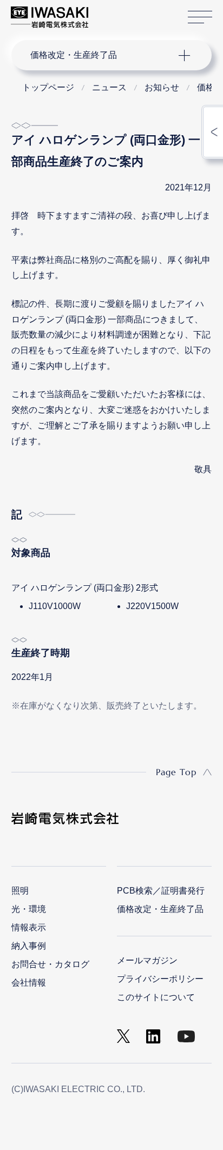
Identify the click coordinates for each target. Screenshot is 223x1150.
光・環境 (28, 909)
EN (125, 11)
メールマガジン (147, 960)
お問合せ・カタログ (50, 964)
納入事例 (28, 945)
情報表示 (28, 927)
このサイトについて (156, 997)
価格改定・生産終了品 (160, 909)
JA (109, 11)
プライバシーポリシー (160, 978)
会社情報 (28, 982)
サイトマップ (200, 17)
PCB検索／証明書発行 (161, 890)
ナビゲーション (101, 55)
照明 (20, 890)
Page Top (176, 771)
